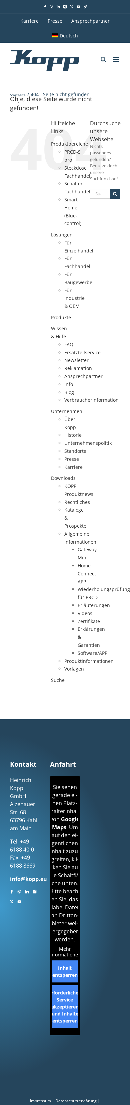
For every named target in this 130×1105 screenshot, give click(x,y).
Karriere (73, 467)
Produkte (61, 317)
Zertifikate (89, 621)
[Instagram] (19, 891)
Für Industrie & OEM (74, 298)
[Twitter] (11, 901)
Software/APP (92, 653)
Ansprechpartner (83, 376)
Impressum (40, 1101)
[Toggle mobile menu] (116, 59)
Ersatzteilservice (82, 352)
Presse (71, 459)
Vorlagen (74, 669)
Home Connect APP (87, 573)
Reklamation (78, 368)
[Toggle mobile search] (103, 59)
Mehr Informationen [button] (65, 952)
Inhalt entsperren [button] (65, 971)
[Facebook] (11, 891)
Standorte (75, 451)
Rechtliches (77, 502)
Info (68, 384)
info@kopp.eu (28, 879)
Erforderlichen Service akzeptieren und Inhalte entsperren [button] (65, 1006)
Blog (69, 392)
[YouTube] (19, 901)
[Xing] (34, 891)
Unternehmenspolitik (88, 443)
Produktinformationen (89, 661)
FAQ (68, 344)
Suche (58, 680)
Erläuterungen (94, 605)
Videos (85, 613)
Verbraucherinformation (91, 400)
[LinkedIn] (27, 891)
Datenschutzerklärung (76, 1101)
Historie (73, 435)
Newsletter (76, 360)
